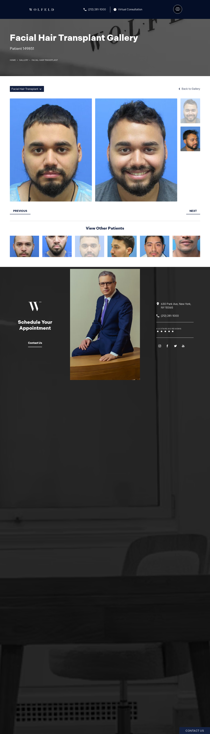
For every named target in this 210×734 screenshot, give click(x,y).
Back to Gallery (190, 89)
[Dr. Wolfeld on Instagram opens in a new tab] (159, 346)
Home (13, 60)
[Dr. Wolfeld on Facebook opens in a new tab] (167, 346)
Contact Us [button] (195, 730)
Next (193, 211)
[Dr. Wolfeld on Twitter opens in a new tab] (175, 346)
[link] (97, 9)
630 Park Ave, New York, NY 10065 (176, 305)
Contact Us (35, 342)
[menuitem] (159, 346)
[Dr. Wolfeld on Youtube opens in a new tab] (183, 346)
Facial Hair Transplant (45, 60)
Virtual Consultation (130, 9)
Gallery (23, 60)
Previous (20, 211)
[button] (177, 9)
